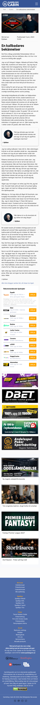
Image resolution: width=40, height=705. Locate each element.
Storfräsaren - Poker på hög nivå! (15, 560)
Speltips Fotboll (20, 598)
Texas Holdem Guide (20, 614)
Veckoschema (20, 639)
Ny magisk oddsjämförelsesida (14, 479)
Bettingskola (20, 635)
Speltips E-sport (20, 605)
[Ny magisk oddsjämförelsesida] (20, 467)
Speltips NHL (20, 601)
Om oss (20, 637)
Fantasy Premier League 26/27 (14, 533)
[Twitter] (15, 700)
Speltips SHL (20, 603)
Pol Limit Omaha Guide (20, 619)
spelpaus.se (13, 304)
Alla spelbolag (20, 592)
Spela (32, 295)
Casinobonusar (20, 589)
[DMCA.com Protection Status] (20, 689)
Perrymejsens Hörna (20, 623)
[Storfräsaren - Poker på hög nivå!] (20, 548)
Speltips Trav (20, 607)
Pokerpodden (20, 621)
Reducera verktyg (20, 630)
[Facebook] (26, 700)
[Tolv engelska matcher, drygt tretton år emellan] (20, 494)
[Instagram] (19, 700)
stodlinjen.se (6, 304)
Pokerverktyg (20, 616)
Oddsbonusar (20, 585)
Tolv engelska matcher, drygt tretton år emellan (20, 506)
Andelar (20, 632)
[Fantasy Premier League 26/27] (20, 521)
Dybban (4, 39)
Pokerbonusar (20, 587)
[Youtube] (22, 700)
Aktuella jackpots (20, 641)
